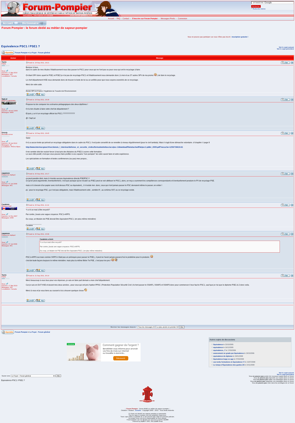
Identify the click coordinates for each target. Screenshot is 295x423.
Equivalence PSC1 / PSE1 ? (20, 46)
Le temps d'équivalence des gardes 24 (228, 365)
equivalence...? (219, 350)
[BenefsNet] (104, 361)
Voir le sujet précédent (285, 49)
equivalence (218, 347)
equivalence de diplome (222, 356)
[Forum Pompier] (61, 16)
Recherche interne (259, 9)
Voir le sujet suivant (286, 47)
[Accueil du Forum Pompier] (10, 23)
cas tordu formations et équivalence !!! (229, 362)
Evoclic (138, 410)
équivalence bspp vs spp (223, 359)
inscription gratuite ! (240, 37)
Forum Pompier (21, 53)
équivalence (218, 344)
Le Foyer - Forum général (40, 53)
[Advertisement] (37, 36)
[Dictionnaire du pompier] (33, 23)
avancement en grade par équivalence (228, 353)
